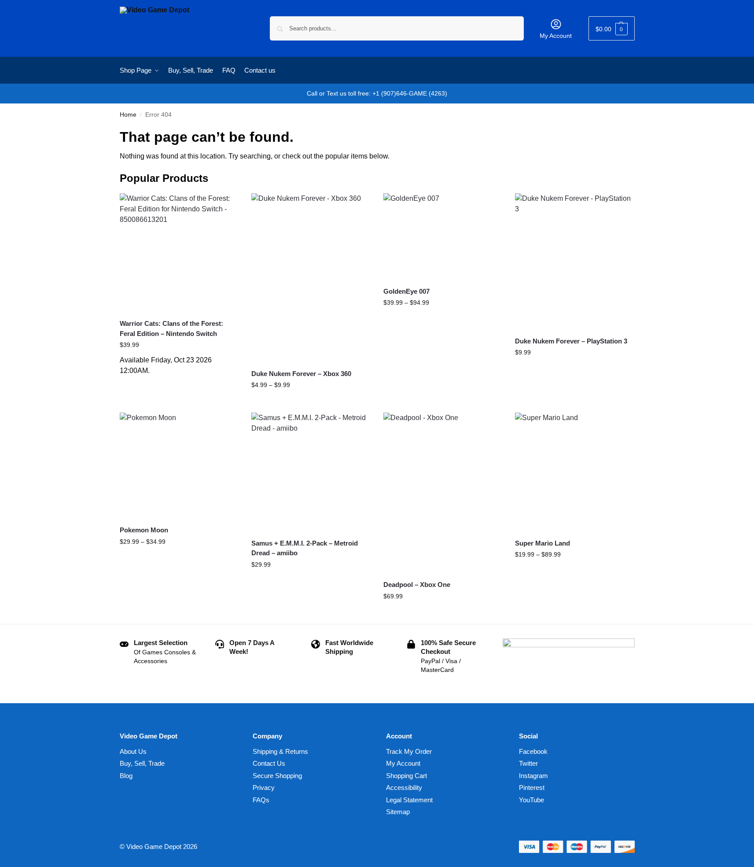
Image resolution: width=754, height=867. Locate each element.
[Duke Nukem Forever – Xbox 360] (310, 277)
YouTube (531, 800)
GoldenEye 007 (406, 291)
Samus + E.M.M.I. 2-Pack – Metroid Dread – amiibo (304, 548)
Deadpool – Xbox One (416, 584)
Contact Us (269, 763)
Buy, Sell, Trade (142, 763)
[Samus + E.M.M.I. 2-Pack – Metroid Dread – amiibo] (310, 472)
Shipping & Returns (280, 751)
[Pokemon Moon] (179, 465)
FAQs (261, 800)
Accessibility (404, 787)
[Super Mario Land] (574, 472)
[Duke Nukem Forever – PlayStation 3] (574, 261)
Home (128, 114)
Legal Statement (409, 800)
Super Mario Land (542, 543)
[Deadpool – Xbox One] (442, 493)
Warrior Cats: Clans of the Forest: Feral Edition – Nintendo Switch (171, 328)
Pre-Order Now (179, 384)
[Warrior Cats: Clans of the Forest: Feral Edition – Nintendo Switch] (179, 252)
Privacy (264, 787)
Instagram (533, 775)
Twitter (528, 763)
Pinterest (531, 787)
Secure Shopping (277, 775)
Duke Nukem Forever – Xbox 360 (301, 373)
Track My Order (409, 751)
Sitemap (398, 811)
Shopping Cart (406, 775)
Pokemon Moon (144, 530)
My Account (556, 35)
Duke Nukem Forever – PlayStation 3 (571, 341)
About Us (133, 751)
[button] (611, 28)
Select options (310, 403)
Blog (126, 775)
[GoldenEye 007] (442, 236)
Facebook (533, 751)
